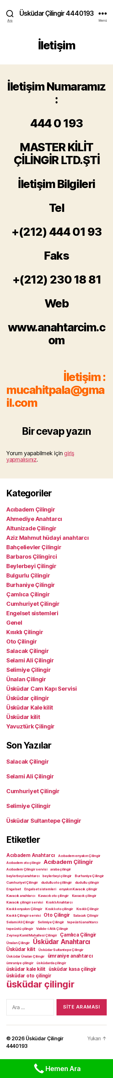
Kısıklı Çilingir (24, 632)
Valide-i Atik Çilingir (52, 929)
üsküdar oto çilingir (28, 976)
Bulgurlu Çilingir (28, 575)
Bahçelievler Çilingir (33, 547)
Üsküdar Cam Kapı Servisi (41, 688)
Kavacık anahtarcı (20, 896)
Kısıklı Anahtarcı (59, 902)
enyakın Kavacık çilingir (78, 889)
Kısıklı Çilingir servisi (23, 916)
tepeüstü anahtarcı (82, 922)
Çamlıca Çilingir (28, 594)
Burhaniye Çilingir (30, 585)
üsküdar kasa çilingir (72, 969)
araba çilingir (60, 869)
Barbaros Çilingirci (31, 556)
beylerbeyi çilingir (57, 876)
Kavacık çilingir (84, 896)
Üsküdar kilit (23, 717)
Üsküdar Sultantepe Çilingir (43, 820)
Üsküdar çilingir (27, 698)
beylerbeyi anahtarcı (23, 876)
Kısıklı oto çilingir (59, 909)
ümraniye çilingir (19, 963)
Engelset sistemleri (32, 613)
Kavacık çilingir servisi (24, 902)
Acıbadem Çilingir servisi (26, 869)
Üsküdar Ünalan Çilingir (25, 956)
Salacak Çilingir (27, 651)
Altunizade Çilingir (31, 528)
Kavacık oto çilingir (53, 896)
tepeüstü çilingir (19, 929)
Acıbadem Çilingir (30, 509)
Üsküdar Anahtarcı (61, 942)
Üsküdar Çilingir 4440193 (56, 13)
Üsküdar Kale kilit (29, 707)
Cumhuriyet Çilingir (33, 603)
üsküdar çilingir (40, 984)
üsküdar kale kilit (26, 969)
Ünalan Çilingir (26, 679)
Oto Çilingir (21, 641)
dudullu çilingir (87, 883)
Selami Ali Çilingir (30, 660)
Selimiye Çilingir (28, 669)
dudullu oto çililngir (56, 883)
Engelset (13, 889)
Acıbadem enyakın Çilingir (79, 856)
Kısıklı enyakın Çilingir (24, 909)
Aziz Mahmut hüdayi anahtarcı (47, 537)
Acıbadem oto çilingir (23, 863)
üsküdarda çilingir (51, 963)
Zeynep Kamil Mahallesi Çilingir (31, 935)
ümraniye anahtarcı (70, 956)
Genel (14, 622)
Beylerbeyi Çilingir (31, 566)
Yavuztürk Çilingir (30, 726)
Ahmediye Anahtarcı (34, 519)
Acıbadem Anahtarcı (30, 855)
